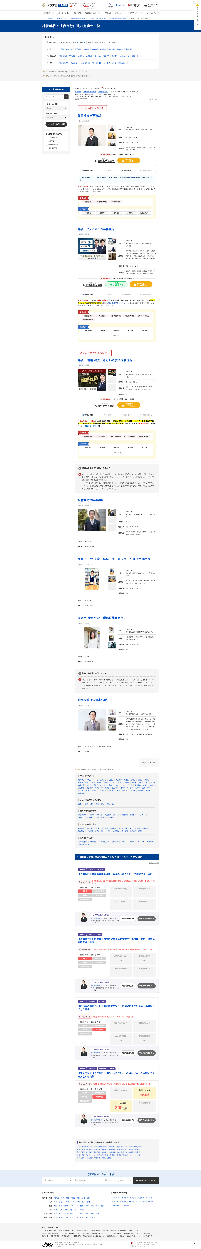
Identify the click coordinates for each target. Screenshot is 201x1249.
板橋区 (133, 780)
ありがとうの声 (153, 13)
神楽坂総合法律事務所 (92, 699)
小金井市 (115, 788)
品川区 (87, 782)
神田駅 (121, 828)
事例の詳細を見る (128, 918)
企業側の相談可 (83, 844)
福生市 (111, 790)
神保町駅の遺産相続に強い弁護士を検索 (92, 1149)
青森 (62, 1198)
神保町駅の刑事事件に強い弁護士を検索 (123, 1149)
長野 (87, 1206)
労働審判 (115, 56)
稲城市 (137, 788)
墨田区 (134, 782)
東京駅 (61, 49)
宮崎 (81, 1217)
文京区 (89, 785)
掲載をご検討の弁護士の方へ (51, 1233)
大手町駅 (78, 49)
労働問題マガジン (83, 1230)
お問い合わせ (117, 1233)
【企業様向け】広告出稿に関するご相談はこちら (88, 1236)
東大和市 (130, 788)
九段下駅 (90, 831)
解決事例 (77, 13)
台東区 (130, 785)
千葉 (97, 804)
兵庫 (60, 1209)
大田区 (96, 780)
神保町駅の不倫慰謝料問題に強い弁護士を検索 (94, 1158)
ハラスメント (124, 56)
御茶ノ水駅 (99, 831)
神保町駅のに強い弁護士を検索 (128, 1155)
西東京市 (81, 785)
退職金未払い (101, 817)
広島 (71, 1213)
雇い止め (98, 56)
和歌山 (82, 1209)
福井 (102, 1206)
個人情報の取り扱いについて (101, 1233)
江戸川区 (103, 780)
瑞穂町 (133, 790)
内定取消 (89, 56)
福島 (88, 1198)
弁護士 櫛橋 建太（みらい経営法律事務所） (106, 360)
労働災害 (106, 56)
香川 (87, 1213)
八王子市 (119, 780)
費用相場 (107, 13)
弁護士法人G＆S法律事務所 (96, 229)
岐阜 (60, 1206)
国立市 (87, 790)
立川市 (116, 785)
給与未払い (90, 817)
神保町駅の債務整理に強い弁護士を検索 (123, 1152)
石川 (97, 1206)
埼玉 (92, 804)
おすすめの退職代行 (145, 1236)
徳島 (81, 1213)
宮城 (73, 1198)
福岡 (55, 1217)
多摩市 (145, 785)
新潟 (81, 1206)
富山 (92, 1206)
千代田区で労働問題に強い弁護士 (98, 18)
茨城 (102, 804)
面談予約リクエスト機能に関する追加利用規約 (121, 1236)
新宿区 (87, 121)
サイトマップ (133, 1230)
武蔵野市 (81, 788)
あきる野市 (146, 788)
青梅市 (152, 785)
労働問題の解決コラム (131, 1233)
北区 (93, 782)
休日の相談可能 (84, 63)
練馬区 (89, 780)
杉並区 (126, 780)
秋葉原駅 (69, 49)
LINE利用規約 (103, 92)
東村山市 (138, 785)
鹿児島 (87, 1217)
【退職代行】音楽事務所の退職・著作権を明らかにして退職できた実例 (115, 874)
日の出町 (141, 790)
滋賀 (71, 1209)
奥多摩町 (81, 793)
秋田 (78, 1198)
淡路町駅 (90, 828)
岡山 (66, 1213)
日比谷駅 (137, 828)
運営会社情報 (95, 1230)
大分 (76, 1217)
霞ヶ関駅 (81, 831)
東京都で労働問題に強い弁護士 (78, 18)
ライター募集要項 (83, 1233)
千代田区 (87, 505)
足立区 (111, 780)
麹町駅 (97, 828)
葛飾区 (147, 780)
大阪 (55, 1209)
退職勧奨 (111, 817)
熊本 (71, 1217)
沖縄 (93, 1217)
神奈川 (86, 804)
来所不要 (74, 63)
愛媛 (92, 1213)
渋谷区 (153, 782)
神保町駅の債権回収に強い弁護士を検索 (92, 1152)
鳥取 (55, 1213)
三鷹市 (109, 785)
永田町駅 (95, 49)
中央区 (87, 234)
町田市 (80, 782)
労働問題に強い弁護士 (61, 18)
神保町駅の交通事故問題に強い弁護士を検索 (125, 1146)
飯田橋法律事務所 (89, 115)
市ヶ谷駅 (112, 49)
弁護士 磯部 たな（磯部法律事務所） (102, 617)
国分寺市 (90, 788)
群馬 (108, 804)
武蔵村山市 (102, 790)
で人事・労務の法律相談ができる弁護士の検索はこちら (65, 76)
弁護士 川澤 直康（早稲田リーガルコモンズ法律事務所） (115, 559)
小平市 (102, 785)
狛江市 (80, 790)
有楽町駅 (86, 49)
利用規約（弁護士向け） (119, 1230)
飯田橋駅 (103, 49)
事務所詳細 (88, 170)
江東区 (140, 780)
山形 (83, 1198)
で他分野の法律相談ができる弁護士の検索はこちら (63, 72)
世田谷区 (81, 780)
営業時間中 (151, 842)
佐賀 (60, 1217)
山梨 (76, 1206)
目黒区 (113, 782)
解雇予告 (81, 56)
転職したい (119, 13)
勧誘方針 (45, 1236)
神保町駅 (120, 49)
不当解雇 (72, 56)
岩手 (67, 1198)
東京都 (81, 121)
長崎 (66, 1217)
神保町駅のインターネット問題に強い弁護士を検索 (96, 1155)
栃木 (113, 804)
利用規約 (78, 92)
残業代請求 (63, 56)
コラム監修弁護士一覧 (148, 1233)
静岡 (66, 1206)
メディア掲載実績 (69, 1233)
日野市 (123, 785)
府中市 (127, 782)
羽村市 (118, 790)
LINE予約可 (122, 63)
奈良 (76, 1209)
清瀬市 (94, 790)
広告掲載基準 (55, 1236)
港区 (146, 782)
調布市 (141, 782)
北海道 (56, 1198)
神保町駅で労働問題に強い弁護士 (119, 18)
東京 (79, 804)
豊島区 (120, 782)
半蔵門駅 (129, 49)
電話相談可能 (96, 63)
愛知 (55, 1206)
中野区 (99, 782)
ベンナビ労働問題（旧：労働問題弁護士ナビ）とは (58, 1230)
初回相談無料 (63, 63)
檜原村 (148, 790)
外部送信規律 (66, 1236)
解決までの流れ (64, 13)
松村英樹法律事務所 (91, 500)
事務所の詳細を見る (146, 918)
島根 (60, 1213)
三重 (71, 1206)
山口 (76, 1213)
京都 (66, 1209)
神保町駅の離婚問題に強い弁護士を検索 (92, 1146)
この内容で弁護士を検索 (56, 124)
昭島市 (122, 788)
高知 (97, 1213)
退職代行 (135, 56)
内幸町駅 (105, 828)
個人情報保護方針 (89, 92)
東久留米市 (99, 788)
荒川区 (96, 785)
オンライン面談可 (110, 63)
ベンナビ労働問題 (48, 18)
